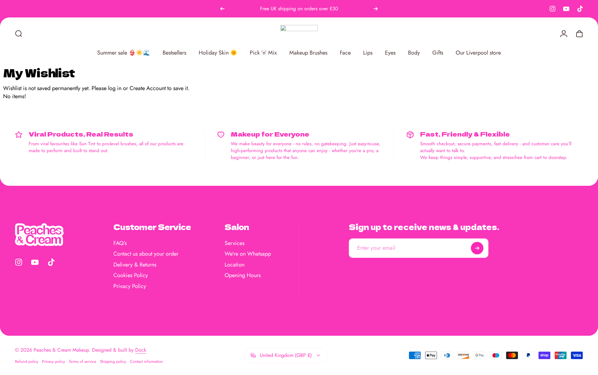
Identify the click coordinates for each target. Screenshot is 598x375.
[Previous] (222, 8)
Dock (140, 349)
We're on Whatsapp (248, 253)
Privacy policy (53, 361)
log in (114, 88)
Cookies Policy (130, 275)
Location (234, 264)
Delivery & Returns (134, 264)
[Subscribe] (477, 248)
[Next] (375, 8)
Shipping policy (113, 361)
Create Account (148, 88)
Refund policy (26, 361)
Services (234, 243)
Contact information (146, 361)
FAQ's (120, 243)
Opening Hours (243, 275)
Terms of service (82, 361)
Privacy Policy (129, 286)
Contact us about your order (145, 253)
